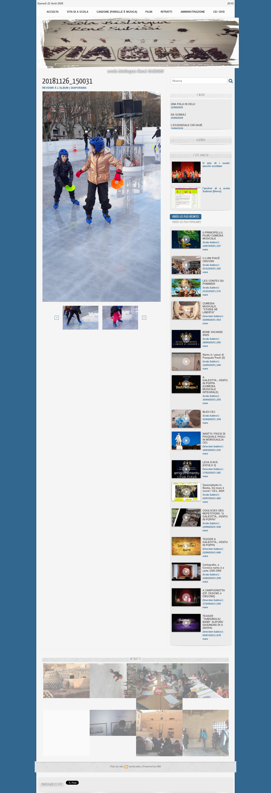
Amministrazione (193, 11)
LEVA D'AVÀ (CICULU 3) (210, 464)
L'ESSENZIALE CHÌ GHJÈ (186, 118)
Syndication (135, 766)
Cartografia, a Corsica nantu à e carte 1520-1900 (213, 567)
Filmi (149, 11)
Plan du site (116, 766)
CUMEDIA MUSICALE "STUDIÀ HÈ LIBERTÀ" (210, 308)
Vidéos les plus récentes (185, 216)
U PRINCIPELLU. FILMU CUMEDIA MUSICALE (213, 235)
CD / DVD (219, 11)
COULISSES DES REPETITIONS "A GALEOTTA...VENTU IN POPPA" (215, 515)
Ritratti (167, 11)
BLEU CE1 (209, 411)
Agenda (201, 140)
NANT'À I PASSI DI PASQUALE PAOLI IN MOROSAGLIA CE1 (214, 438)
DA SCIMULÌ (178, 107)
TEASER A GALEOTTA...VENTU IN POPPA (215, 542)
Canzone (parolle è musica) (117, 11)
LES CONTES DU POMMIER (213, 282)
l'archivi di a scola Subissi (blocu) (216, 190)
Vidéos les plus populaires (186, 222)
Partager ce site (52, 784)
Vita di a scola (78, 11)
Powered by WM (152, 766)
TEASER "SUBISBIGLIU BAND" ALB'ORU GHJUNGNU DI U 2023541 (213, 622)
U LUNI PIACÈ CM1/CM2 (211, 260)
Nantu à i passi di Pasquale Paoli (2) (214, 356)
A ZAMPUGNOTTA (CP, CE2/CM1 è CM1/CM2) (214, 593)
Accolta (53, 11)
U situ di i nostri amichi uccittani (216, 165)
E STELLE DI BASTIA (184, 128)
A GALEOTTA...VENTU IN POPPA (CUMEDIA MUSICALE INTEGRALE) (215, 385)
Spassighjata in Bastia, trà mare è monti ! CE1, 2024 (213, 487)
